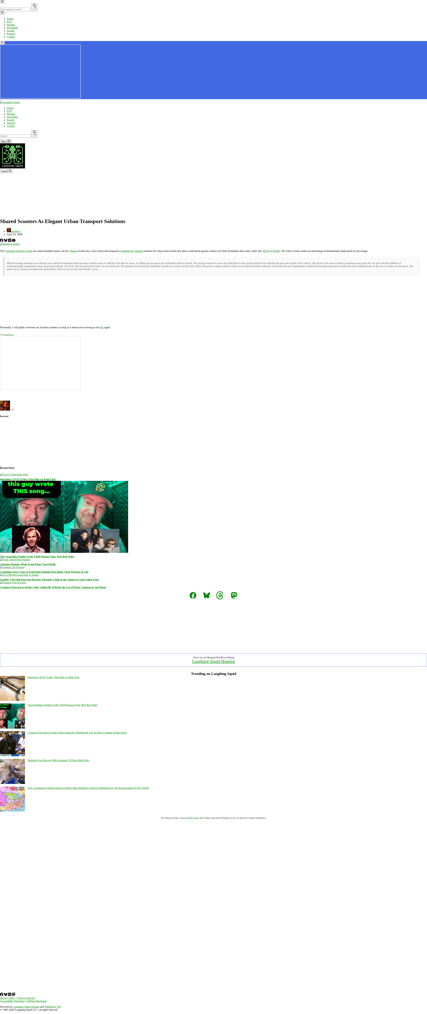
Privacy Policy (7, 998)
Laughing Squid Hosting (213, 661)
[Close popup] (2, 43)
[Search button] (34, 134)
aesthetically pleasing (132, 251)
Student (73, 251)
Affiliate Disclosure (36, 1001)
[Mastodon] (13, 995)
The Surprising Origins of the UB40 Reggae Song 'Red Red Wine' (63, 705)
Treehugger (8, 334)
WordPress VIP (53, 1006)
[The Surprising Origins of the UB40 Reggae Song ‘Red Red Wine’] (64, 552)
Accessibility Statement (12, 1001)
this (102, 327)
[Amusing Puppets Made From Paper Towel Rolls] (15, 559)
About (10, 108)
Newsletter (12, 117)
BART (276, 251)
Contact (11, 126)
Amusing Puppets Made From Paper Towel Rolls (28, 564)
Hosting (11, 114)
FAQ (9, 111)
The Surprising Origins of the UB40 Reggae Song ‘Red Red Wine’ (37, 556)
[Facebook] (2, 241)
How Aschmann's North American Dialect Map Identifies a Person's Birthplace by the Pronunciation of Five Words (88, 788)
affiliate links (192, 818)
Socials (10, 120)
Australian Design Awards (18, 251)
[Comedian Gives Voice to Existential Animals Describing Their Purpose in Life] (12, 567)
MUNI (266, 251)
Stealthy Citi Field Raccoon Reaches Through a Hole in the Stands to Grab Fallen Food (49, 579)
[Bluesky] (6, 241)
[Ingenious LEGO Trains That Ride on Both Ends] (14, 474)
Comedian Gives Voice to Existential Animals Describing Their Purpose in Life (44, 572)
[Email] (13, 241)
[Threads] (10, 241)
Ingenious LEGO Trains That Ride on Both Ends (28, 479)
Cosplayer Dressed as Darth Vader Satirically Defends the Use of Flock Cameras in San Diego (53, 587)
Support (11, 123)
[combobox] (15, 136)
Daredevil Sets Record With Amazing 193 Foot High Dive (58, 760)
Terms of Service (26, 998)
